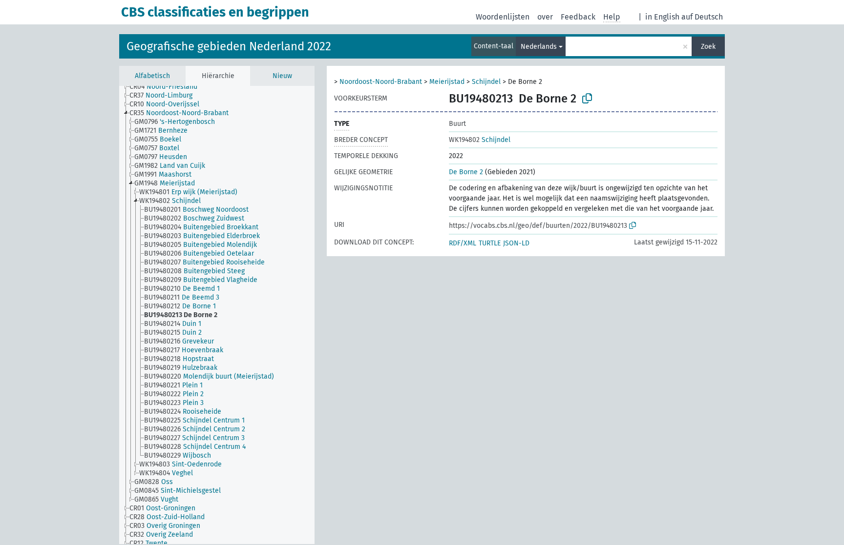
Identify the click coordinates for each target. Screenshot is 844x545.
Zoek (708, 46)
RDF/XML (462, 243)
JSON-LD (516, 243)
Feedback (578, 16)
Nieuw (282, 76)
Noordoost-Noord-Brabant (380, 82)
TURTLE (490, 243)
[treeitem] (167, 86)
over (545, 16)
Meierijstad (446, 82)
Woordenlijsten (502, 16)
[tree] (217, 315)
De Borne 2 (466, 172)
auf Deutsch (702, 16)
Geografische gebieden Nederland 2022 (229, 46)
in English (662, 16)
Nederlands (539, 46)
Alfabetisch (152, 76)
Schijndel (486, 82)
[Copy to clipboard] (587, 98)
